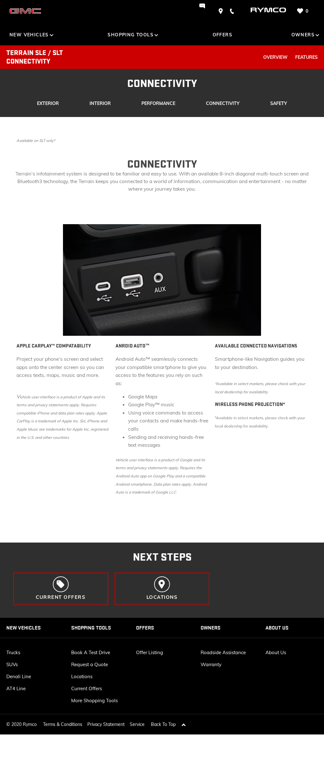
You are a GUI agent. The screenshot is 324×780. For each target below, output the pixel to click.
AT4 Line (16, 688)
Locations (81, 676)
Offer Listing (149, 652)
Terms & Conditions (62, 724)
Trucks (13, 652)
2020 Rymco (24, 724)
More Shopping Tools (94, 700)
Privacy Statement (106, 724)
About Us (275, 652)
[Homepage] (262, 11)
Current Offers (86, 688)
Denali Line (18, 676)
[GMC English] (25, 11)
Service (137, 724)
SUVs (12, 664)
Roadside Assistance (223, 652)
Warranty (211, 664)
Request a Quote (89, 664)
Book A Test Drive (90, 652)
